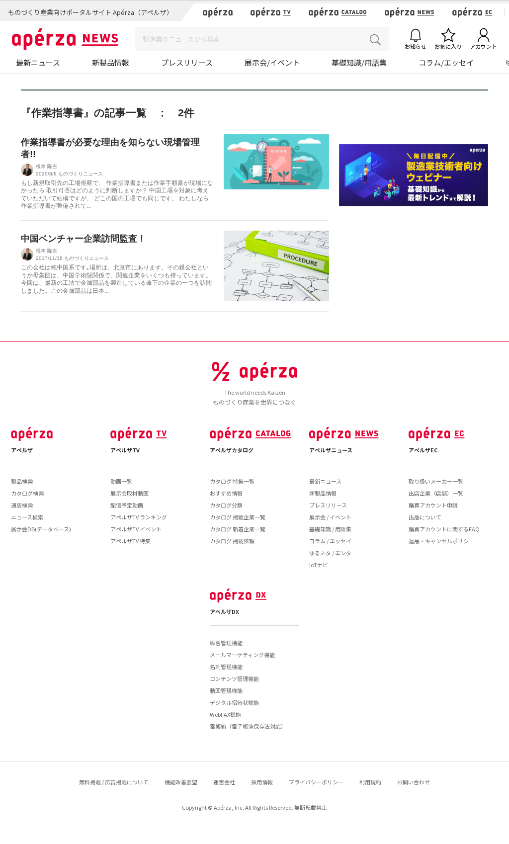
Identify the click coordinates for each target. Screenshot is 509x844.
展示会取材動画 (129, 493)
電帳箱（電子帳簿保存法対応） (248, 726)
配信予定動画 (126, 505)
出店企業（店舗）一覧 (436, 493)
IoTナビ (318, 565)
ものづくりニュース (80, 173)
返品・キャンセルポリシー (441, 541)
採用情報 (262, 782)
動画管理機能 (226, 690)
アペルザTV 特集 (130, 541)
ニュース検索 (27, 517)
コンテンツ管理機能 (234, 678)
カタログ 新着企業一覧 (237, 529)
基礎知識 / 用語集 (330, 529)
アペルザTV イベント (136, 529)
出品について (425, 517)
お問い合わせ (413, 782)
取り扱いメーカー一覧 (436, 481)
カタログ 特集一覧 (232, 481)
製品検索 (22, 481)
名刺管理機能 (226, 667)
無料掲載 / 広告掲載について (114, 782)
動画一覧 (121, 481)
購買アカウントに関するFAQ (444, 529)
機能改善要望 (181, 782)
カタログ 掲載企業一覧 (237, 517)
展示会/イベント (272, 62)
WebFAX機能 (225, 714)
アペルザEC (423, 450)
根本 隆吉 (46, 166)
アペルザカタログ (232, 450)
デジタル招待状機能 (234, 702)
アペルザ (22, 450)
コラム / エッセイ (330, 541)
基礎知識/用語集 (359, 62)
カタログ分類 (226, 505)
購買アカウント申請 (433, 505)
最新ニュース (38, 62)
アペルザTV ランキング (138, 517)
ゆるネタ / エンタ (330, 553)
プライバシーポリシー (316, 782)
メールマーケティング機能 (242, 655)
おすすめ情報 (226, 493)
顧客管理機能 (226, 643)
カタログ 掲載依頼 (232, 541)
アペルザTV (125, 450)
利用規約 (370, 782)
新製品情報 (110, 62)
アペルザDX (224, 611)
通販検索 (22, 505)
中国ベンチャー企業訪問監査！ (83, 239)
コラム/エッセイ (446, 62)
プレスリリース (187, 62)
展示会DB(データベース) (41, 529)
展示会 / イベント (330, 517)
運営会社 (224, 782)
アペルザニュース (330, 450)
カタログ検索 (27, 493)
